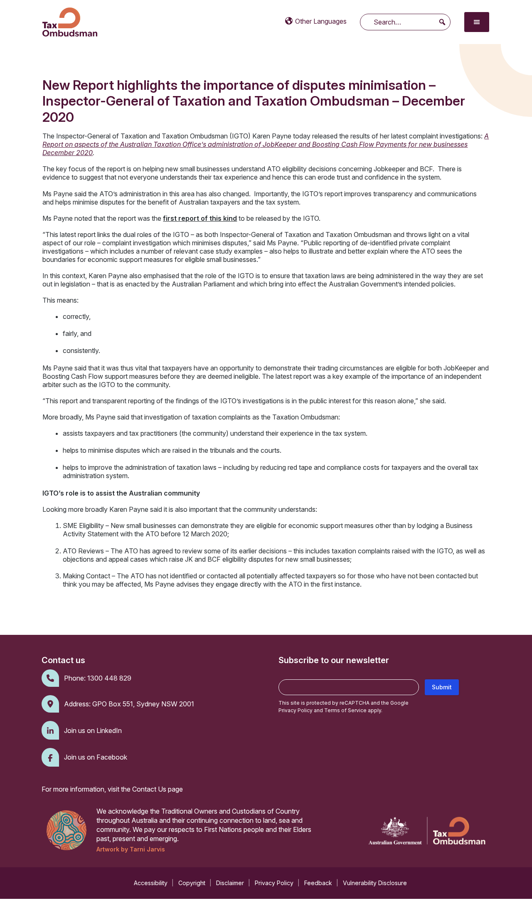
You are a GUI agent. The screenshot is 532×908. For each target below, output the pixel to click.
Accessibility (150, 882)
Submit (442, 687)
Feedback (318, 882)
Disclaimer (230, 882)
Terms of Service (345, 710)
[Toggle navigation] (477, 22)
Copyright (191, 882)
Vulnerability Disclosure (375, 882)
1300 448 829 (109, 678)
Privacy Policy (295, 710)
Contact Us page (157, 789)
